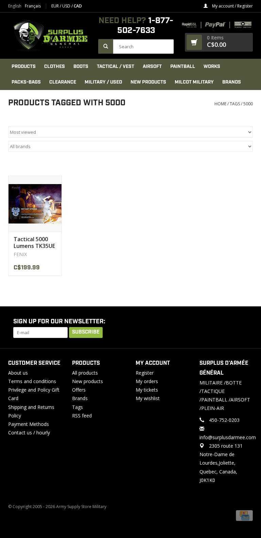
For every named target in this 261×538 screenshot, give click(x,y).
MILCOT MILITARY (194, 82)
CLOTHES (54, 67)
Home (220, 104)
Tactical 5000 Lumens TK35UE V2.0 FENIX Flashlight (34, 242)
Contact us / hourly (29, 432)
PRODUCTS (24, 67)
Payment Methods (28, 424)
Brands (231, 82)
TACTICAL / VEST (115, 67)
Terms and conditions (32, 381)
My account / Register (232, 6)
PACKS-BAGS (26, 82)
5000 (248, 104)
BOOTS (80, 67)
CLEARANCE (62, 82)
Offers (79, 390)
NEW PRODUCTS (148, 82)
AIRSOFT (152, 67)
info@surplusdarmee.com (227, 437)
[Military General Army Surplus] (49, 36)
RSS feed (82, 415)
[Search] (105, 46)
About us (18, 373)
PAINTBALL (182, 67)
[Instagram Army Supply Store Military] (242, 322)
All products (85, 373)
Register (145, 373)
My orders (147, 381)
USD (66, 6)
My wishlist (148, 398)
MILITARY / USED (103, 82)
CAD (78, 6)
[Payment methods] (244, 515)
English (14, 6)
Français (33, 6)
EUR (55, 6)
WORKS (212, 67)
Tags (235, 104)
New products (87, 381)
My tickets (147, 390)
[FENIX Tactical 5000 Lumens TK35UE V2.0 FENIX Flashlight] (35, 204)
